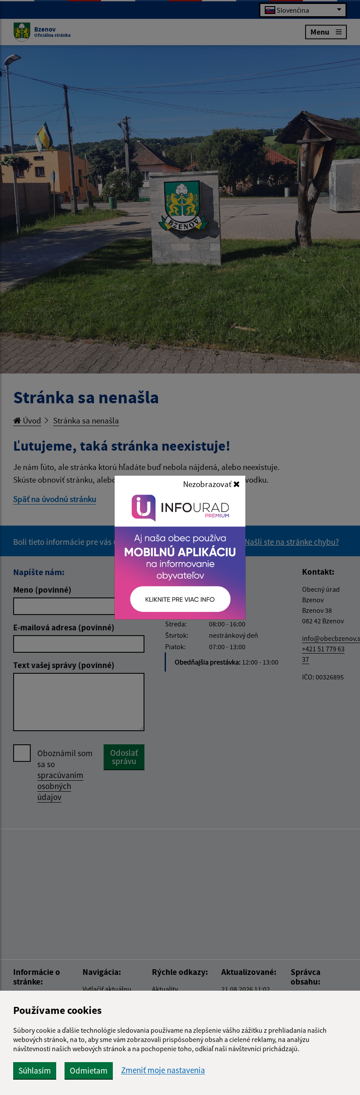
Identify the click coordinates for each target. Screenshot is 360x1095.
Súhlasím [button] (34, 1070)
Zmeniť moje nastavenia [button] (163, 1070)
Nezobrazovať (208, 484)
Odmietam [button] (89, 1070)
